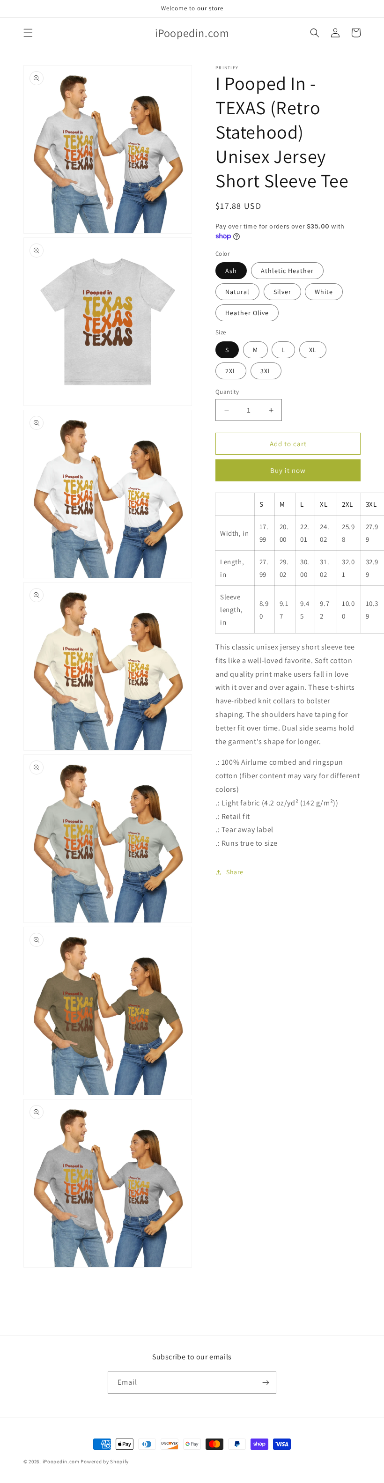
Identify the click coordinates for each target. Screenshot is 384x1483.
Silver (282, 292)
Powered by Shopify (105, 1461)
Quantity (227, 392)
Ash (231, 270)
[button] (28, 32)
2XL (230, 371)
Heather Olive (247, 313)
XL (313, 350)
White (324, 292)
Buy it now (288, 470)
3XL (266, 371)
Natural (237, 292)
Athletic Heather (287, 270)
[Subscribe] (265, 1383)
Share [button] (235, 872)
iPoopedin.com (61, 1461)
